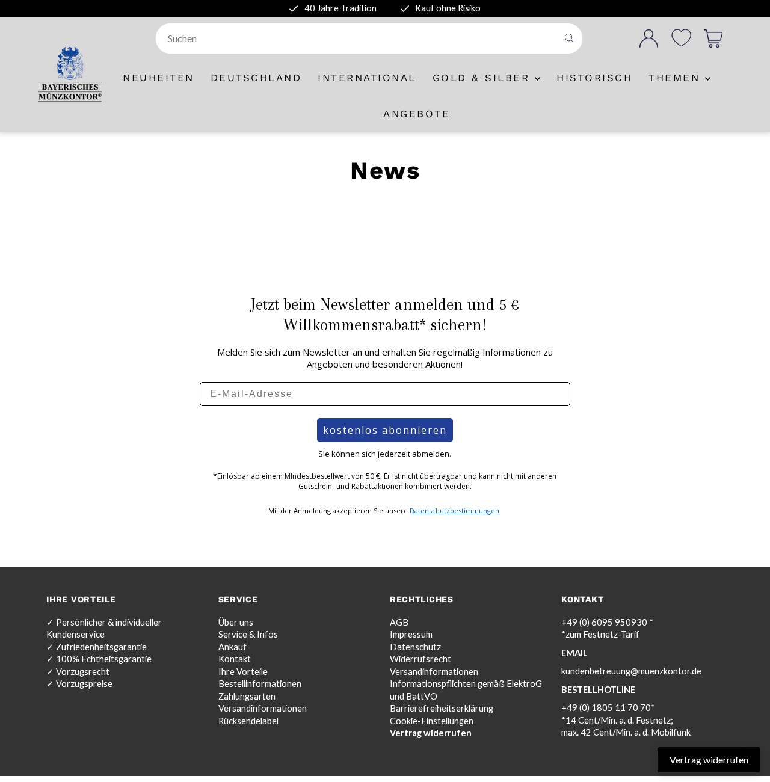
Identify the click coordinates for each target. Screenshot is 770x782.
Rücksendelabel (248, 721)
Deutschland (256, 78)
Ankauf (232, 647)
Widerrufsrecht (420, 659)
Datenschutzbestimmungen (454, 510)
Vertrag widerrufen (431, 733)
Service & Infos (248, 634)
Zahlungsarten (247, 696)
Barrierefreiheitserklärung (441, 708)
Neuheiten (158, 78)
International (367, 78)
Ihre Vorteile (243, 672)
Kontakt (234, 659)
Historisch (594, 78)
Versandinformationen (262, 708)
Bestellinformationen (259, 684)
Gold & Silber (484, 78)
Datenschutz (415, 647)
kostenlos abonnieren (385, 430)
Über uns (235, 622)
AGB (399, 622)
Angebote (416, 114)
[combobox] (357, 38)
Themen (676, 78)
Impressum (411, 634)
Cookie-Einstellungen (431, 721)
